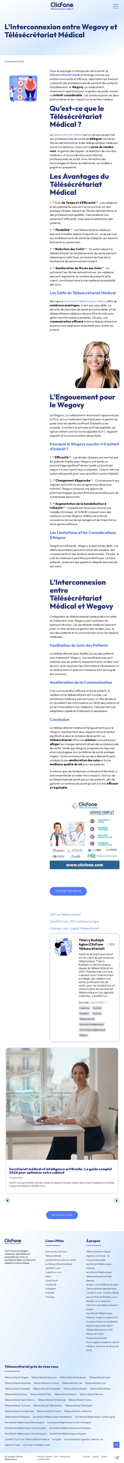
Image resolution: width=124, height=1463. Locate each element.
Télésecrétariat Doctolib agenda (98, 1278)
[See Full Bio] (106, 1002)
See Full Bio (97, 1002)
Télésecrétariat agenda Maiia (101, 1288)
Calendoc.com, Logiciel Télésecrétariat (74, 928)
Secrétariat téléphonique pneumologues (70, 1427)
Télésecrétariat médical (98, 1251)
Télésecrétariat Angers (16, 1377)
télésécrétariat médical (68, 134)
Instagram (50, 1288)
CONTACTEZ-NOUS (68, 891)
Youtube (49, 1296)
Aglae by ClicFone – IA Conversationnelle (98, 1257)
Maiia (48, 1276)
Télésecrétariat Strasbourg (51, 1399)
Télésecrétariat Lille (72, 1383)
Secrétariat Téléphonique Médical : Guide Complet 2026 (102, 1315)
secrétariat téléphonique (99, 1272)
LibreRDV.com (53, 1268)
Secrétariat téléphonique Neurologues (24, 1422)
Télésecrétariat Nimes (16, 1394)
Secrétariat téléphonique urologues (67, 1433)
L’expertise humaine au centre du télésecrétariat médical (60, 1261)
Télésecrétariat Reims (65, 1394)
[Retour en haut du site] (116, 1445)
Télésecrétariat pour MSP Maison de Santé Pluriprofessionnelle (99, 1333)
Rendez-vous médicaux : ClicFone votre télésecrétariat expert (101, 1305)
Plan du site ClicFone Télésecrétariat (56, 1253)
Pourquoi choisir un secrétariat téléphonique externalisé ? (102, 1323)
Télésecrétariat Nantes (75, 1388)
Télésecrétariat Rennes (91, 1394)
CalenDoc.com (53, 1272)
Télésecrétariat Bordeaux (73, 1377)
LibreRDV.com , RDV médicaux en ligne (74, 921)
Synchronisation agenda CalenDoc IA (83, 1439)
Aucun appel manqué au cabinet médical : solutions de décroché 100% (102, 1346)
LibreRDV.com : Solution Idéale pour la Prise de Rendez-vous (102, 1294)
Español (96, 1456)
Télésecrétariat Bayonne (44, 1377)
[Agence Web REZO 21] (117, 1458)
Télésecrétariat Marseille (17, 1388)
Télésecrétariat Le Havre (46, 1383)
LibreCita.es (51, 1280)
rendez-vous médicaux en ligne (102, 1284)
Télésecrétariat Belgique (17, 1416)
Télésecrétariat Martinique (78, 1405)
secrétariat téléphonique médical (85, 301)
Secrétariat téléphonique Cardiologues (95, 1416)
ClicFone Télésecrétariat (65, 914)
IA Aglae (56, 1439)
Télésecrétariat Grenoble (18, 1383)
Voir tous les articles (62, 1214)
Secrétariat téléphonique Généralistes (52, 1416)
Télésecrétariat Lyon (95, 1383)
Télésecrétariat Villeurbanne (47, 1405)
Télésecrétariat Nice (100, 1388)
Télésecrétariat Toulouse (17, 1405)
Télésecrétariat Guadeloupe (19, 1411)
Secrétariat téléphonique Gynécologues (25, 1427)
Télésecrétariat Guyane (49, 1411)
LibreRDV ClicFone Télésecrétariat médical (27, 1439)
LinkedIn (49, 1292)
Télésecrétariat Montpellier (47, 1388)
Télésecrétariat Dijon (100, 1377)
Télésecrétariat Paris (40, 1394)
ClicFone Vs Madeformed (36, 1444)
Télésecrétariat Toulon (79, 1399)
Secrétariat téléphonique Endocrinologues (69, 1422)
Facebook (50, 1284)
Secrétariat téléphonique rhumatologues (26, 1433)
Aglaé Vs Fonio (12, 1444)
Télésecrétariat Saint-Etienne (20, 1399)
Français (86, 1456)
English (104, 1456)
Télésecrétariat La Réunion (78, 1411)
